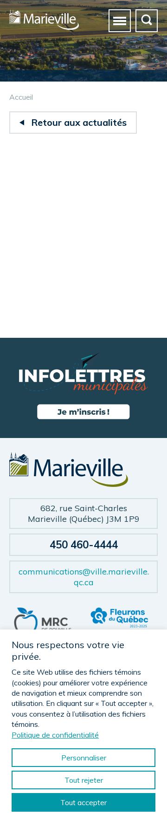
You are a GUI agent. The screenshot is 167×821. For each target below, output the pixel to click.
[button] (119, 20)
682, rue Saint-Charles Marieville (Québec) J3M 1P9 (84, 513)
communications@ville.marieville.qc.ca (84, 577)
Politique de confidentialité (55, 734)
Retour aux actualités (79, 122)
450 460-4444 (84, 544)
